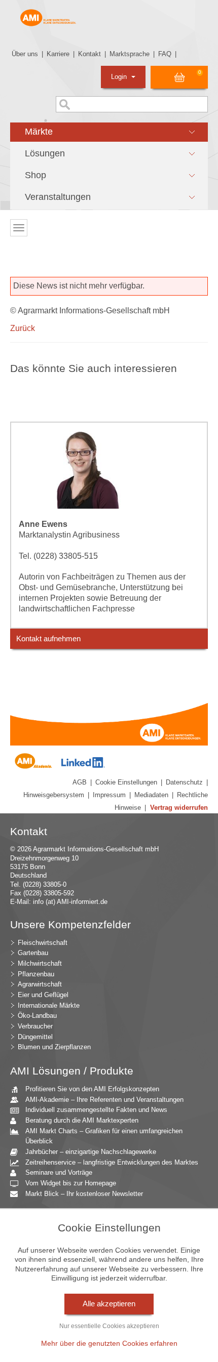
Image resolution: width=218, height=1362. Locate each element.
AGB (79, 782)
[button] (109, 132)
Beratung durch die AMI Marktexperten (81, 1120)
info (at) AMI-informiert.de (70, 901)
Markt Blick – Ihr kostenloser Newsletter (84, 1194)
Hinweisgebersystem (53, 795)
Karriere (58, 54)
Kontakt (89, 54)
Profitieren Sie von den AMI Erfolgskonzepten (92, 1089)
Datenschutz (184, 782)
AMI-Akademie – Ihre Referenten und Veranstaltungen (104, 1099)
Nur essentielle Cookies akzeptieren (109, 1326)
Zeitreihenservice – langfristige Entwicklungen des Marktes (111, 1162)
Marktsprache (130, 54)
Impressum (109, 795)
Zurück (22, 328)
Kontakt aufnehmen (48, 639)
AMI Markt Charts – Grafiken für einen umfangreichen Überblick (104, 1136)
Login (120, 76)
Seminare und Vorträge (58, 1172)
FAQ (164, 54)
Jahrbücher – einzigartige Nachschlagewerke (90, 1151)
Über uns (25, 54)
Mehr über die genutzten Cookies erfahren (109, 1343)
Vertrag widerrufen (179, 807)
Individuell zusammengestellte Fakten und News (96, 1109)
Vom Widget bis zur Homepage (70, 1183)
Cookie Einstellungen (126, 782)
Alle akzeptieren (109, 1304)
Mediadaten (151, 795)
